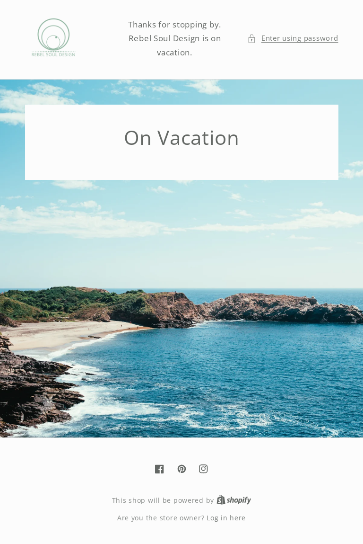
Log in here (226, 517)
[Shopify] (233, 500)
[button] (292, 38)
